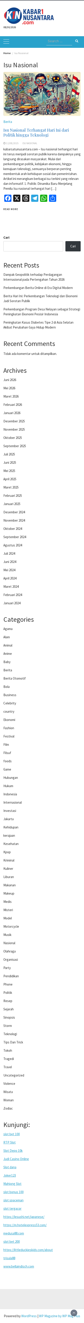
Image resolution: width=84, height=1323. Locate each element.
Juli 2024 (9, 553)
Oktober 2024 (12, 529)
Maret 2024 (11, 586)
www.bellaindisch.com (18, 1266)
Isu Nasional (29, 143)
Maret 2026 (11, 396)
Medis (7, 902)
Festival (8, 736)
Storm (7, 1026)
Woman (8, 1100)
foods (7, 761)
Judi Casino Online (16, 1159)
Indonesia (10, 794)
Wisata (8, 1092)
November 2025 (14, 429)
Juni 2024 (9, 562)
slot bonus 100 (13, 1192)
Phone (8, 984)
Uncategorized (13, 1075)
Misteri (8, 910)
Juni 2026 (9, 380)
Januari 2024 (11, 603)
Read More (10, 209)
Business (9, 695)
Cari (6, 237)
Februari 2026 (12, 404)
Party (7, 968)
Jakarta (8, 819)
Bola (6, 687)
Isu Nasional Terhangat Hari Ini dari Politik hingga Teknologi (36, 132)
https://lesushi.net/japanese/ (23, 1217)
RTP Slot (9, 1142)
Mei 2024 (9, 570)
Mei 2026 (9, 388)
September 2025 (14, 446)
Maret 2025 (11, 487)
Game (7, 769)
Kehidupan (10, 827)
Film (6, 744)
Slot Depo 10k (13, 1150)
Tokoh (7, 1050)
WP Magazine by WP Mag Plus (59, 1316)
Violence (9, 1083)
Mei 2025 (9, 471)
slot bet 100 (11, 1134)
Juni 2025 (9, 462)
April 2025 (9, 479)
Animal (7, 645)
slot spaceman (13, 1200)
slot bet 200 (11, 1241)
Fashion (8, 728)
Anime (7, 653)
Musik (7, 935)
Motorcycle (11, 926)
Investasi (9, 811)
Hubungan (10, 777)
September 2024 (14, 537)
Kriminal (8, 860)
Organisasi (10, 959)
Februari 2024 (12, 595)
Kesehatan (11, 844)
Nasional (9, 943)
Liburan (8, 877)
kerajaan (9, 835)
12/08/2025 (12, 143)
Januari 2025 (11, 504)
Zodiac (8, 1108)
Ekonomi (9, 720)
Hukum (8, 786)
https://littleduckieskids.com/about (28, 1250)
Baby (7, 662)
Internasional (12, 802)
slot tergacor (12, 1208)
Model (7, 918)
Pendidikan (11, 976)
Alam (6, 637)
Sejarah (8, 1009)
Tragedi (8, 1059)
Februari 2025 (12, 495)
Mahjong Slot (12, 1184)
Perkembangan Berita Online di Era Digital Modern (38, 288)
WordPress (29, 1316)
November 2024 (14, 520)
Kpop (7, 852)
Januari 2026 (11, 413)
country (8, 711)
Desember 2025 (14, 421)
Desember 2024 (14, 512)
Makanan (9, 885)
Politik (7, 992)
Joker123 (9, 1175)
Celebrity (9, 703)
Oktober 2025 (12, 438)
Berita (7, 122)
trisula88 (9, 1258)
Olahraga (9, 951)
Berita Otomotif (14, 678)
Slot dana (9, 1167)
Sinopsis (9, 1017)
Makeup (8, 893)
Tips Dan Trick (13, 1042)
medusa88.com (13, 1233)
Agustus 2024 (12, 545)
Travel (7, 1067)
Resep (7, 1001)
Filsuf (7, 753)
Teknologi (10, 1034)
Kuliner (8, 868)
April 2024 (9, 578)
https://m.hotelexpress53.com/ (25, 1225)
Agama (8, 629)
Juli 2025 (9, 454)
